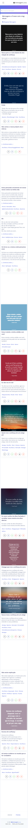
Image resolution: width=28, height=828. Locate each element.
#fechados (23, 529)
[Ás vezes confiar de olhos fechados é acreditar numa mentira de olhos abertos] (14, 501)
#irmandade (5, 447)
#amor (24, 67)
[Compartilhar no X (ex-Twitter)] (4, 73)
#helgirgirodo (15, 579)
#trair (3, 69)
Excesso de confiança (8, 732)
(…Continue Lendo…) (7, 144)
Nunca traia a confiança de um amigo (13, 615)
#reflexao (9, 693)
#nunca (19, 69)
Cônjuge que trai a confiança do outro (14, 567)
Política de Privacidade (18, 824)
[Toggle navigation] (3, 2)
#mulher (9, 445)
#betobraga (5, 450)
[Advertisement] (14, 171)
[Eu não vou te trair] (14, 368)
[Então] (14, 90)
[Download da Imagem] (19, 73)
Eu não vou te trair (8, 382)
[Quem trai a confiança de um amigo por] (14, 418)
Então (3, 105)
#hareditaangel (11, 117)
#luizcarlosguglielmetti (14, 147)
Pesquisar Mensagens (9, 22)
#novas (4, 206)
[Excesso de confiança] (14, 717)
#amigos (23, 447)
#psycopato (11, 691)
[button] (23, 73)
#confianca (8, 69)
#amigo (4, 445)
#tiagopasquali (16, 529)
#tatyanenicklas (6, 394)
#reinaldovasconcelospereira (9, 67)
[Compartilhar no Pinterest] (15, 73)
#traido (4, 344)
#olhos (4, 531)
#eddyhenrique (9, 237)
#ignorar (4, 696)
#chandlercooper (6, 347)
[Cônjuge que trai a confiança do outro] (14, 552)
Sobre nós (7, 824)
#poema (14, 69)
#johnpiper (8, 266)
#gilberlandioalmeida (7, 209)
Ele (2, 219)
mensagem (21, 3)
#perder (19, 67)
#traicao (17, 445)
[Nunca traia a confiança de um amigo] (14, 600)
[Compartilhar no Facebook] (8, 73)
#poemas (22, 209)
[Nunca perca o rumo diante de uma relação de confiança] (14, 38)
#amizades (9, 206)
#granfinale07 (15, 772)
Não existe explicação (8, 672)
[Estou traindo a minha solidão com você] (14, 317)
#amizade (17, 447)
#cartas (20, 693)
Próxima (18, 815)
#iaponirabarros (15, 744)
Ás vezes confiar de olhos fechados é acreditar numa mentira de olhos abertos (13, 518)
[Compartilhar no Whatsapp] (12, 73)
